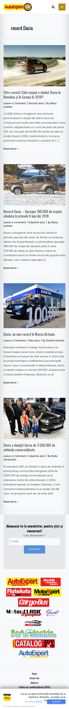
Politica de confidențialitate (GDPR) (34, 687)
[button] (53, 7)
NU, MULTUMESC (34, 702)
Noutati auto (36, 103)
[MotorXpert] (47, 592)
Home (34, 673)
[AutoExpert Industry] (33, 654)
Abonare (34, 549)
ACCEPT (56, 702)
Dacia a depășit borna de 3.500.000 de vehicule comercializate (29, 447)
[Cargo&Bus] (33, 602)
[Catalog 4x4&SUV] (33, 643)
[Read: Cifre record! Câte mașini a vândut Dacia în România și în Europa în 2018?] (34, 65)
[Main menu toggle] (62, 7)
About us (34, 682)
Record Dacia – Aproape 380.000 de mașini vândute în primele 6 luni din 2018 (33, 214)
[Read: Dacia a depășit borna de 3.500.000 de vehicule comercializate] (34, 418)
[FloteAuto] (18, 592)
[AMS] (51, 582)
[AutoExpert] (23, 582)
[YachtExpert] (53, 613)
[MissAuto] (34, 623)
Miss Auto (34, 340)
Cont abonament (34, 535)
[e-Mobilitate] (33, 633)
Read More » (11, 149)
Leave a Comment (15, 103)
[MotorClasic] (23, 613)
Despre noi (34, 678)
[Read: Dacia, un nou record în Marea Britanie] (34, 305)
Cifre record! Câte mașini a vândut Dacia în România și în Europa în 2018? (32, 95)
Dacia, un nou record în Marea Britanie (29, 334)
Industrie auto (37, 222)
